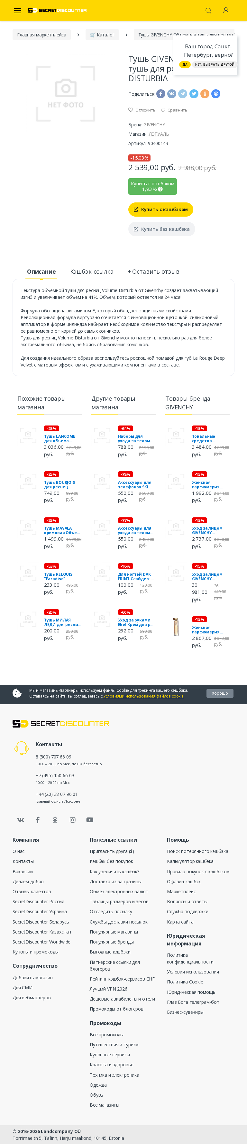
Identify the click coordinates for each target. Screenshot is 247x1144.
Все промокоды (107, 1035)
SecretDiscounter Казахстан (42, 932)
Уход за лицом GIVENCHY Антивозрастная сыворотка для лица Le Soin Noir (210, 576)
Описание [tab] (41, 271)
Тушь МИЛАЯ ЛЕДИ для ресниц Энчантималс (62, 622)
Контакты (23, 861)
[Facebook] (38, 820)
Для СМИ (22, 987)
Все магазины (104, 1105)
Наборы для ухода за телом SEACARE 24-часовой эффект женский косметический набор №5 (135, 438)
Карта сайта (180, 922)
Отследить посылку (111, 911)
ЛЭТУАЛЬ (159, 134)
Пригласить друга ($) (112, 851)
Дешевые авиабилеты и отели (122, 999)
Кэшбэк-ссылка (92, 271)
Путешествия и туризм (114, 1044)
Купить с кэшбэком (164, 209)
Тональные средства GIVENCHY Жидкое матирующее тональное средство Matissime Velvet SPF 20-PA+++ (209, 438)
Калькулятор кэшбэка (190, 861)
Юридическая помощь (191, 992)
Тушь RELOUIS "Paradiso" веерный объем (60, 576)
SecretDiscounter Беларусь (41, 922)
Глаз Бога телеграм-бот (193, 1002)
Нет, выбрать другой (214, 64)
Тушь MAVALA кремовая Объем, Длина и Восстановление (62, 530)
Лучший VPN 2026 (108, 989)
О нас (18, 851)
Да (185, 64)
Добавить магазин (33, 977)
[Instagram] (73, 820)
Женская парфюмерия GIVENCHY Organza (206, 629)
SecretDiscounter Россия (38, 901)
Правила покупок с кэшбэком (198, 871)
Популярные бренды (112, 942)
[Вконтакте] (21, 820)
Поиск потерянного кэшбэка (197, 851)
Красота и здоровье (111, 1064)
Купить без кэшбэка (165, 229)
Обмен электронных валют (119, 891)
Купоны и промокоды (35, 952)
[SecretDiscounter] (57, 10)
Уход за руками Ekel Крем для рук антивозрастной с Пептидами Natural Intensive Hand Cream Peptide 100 (136, 622)
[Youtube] (90, 820)
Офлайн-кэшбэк (184, 881)
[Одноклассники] (55, 820)
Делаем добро (28, 881)
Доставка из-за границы (116, 881)
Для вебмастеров (32, 997)
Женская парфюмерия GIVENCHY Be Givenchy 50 (206, 484)
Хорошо (220, 693)
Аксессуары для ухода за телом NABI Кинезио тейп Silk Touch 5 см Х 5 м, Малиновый (135, 530)
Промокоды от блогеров (116, 1009)
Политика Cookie (185, 982)
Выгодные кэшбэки (110, 952)
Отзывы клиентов (32, 891)
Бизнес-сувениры (185, 1012)
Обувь (96, 1095)
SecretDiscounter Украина (40, 911)
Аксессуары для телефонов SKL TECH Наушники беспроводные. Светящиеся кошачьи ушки (134, 484)
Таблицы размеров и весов (119, 901)
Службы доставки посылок (119, 922)
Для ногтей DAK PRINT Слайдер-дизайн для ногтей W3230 (134, 576)
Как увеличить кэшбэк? (114, 871)
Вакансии (23, 871)
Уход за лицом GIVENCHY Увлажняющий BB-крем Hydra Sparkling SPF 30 (208, 530)
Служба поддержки (187, 911)
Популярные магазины (114, 932)
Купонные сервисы (110, 1054)
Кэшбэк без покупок (111, 861)
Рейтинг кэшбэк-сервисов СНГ (122, 979)
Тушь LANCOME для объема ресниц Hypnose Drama (61, 438)
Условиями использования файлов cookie (143, 696)
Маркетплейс (181, 891)
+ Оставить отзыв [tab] (153, 271)
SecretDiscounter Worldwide (41, 942)
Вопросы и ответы (187, 901)
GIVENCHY (154, 125)
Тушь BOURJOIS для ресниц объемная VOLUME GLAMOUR (62, 484)
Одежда (98, 1085)
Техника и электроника (114, 1075)
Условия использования (193, 972)
